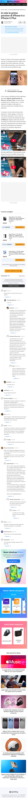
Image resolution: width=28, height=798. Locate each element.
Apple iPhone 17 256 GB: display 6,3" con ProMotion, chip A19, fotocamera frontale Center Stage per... (17, 253)
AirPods (18, 4)
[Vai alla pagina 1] (8, 646)
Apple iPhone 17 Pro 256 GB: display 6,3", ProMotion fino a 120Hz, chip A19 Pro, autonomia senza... (16, 236)
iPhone (2, 4)
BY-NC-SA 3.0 (13, 796)
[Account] (25, 1)
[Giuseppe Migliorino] (2, 22)
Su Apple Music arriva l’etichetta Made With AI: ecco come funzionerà (13, 670)
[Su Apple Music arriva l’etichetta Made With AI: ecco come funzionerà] (13, 661)
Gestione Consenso (21, 796)
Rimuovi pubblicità (13, 54)
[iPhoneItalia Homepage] (13, 1)
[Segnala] (10, 297)
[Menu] (2, 1)
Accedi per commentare (13, 285)
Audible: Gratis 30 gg (16, 607)
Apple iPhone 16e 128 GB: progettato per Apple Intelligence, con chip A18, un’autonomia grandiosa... (17, 219)
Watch (24, 4)
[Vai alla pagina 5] (13, 646)
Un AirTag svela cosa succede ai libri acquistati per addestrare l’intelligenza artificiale (13, 754)
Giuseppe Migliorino (8, 21)
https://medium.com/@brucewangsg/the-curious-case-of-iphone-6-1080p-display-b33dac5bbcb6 (18, 323)
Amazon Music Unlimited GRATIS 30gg (6, 607)
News (6, 9)
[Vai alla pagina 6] (14, 646)
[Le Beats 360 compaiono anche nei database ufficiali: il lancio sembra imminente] (13, 701)
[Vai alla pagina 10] (19, 646)
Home (2, 9)
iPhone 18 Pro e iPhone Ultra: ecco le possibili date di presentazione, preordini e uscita (13, 733)
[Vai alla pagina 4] (12, 646)
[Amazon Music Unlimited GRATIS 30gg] (6, 601)
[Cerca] (4, 1)
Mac (13, 4)
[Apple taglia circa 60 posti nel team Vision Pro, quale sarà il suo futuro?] (13, 681)
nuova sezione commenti (13, 32)
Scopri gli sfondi (13, 561)
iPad (8, 4)
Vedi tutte (13, 594)
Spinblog (9, 795)
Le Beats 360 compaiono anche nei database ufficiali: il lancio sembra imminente (13, 711)
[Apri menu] (20, 1)
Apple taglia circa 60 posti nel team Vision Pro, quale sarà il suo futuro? (13, 690)
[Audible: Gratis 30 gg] (17, 601)
